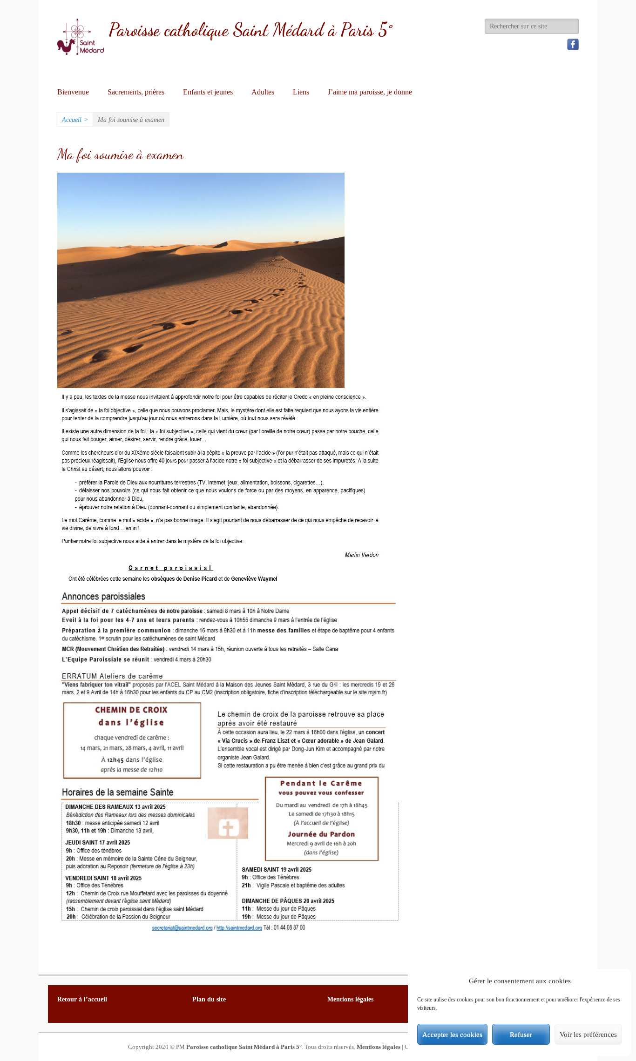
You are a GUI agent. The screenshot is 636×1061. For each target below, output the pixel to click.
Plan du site (209, 999)
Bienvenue (73, 92)
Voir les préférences (588, 1034)
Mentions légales (378, 1046)
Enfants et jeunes (208, 92)
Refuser (521, 1034)
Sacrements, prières (136, 92)
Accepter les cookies (452, 1034)
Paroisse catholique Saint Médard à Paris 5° (250, 29)
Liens (301, 92)
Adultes (262, 92)
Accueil (75, 119)
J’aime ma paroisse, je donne (370, 92)
